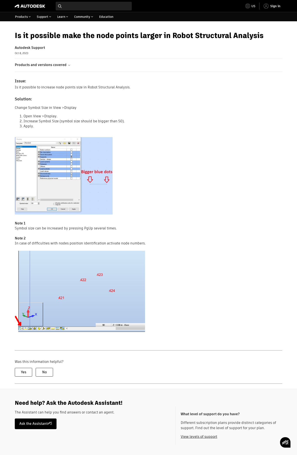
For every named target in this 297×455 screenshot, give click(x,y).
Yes (23, 372)
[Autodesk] (30, 6)
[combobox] (94, 6)
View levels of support (199, 436)
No (44, 372)
